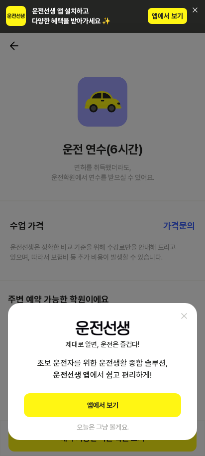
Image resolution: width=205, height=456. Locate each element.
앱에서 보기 (167, 16)
